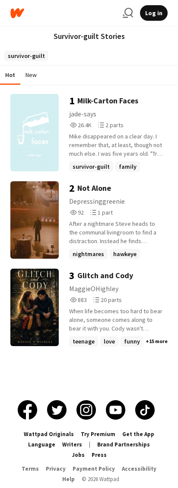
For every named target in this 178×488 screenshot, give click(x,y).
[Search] (128, 13)
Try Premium (98, 434)
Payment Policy (94, 468)
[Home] (63, 13)
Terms (30, 468)
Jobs (78, 455)
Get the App (138, 434)
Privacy (56, 468)
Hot (10, 75)
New (31, 75)
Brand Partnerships (123, 444)
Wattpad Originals (49, 434)
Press (99, 455)
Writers (72, 444)
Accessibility (139, 468)
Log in (153, 13)
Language (41, 444)
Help (68, 479)
